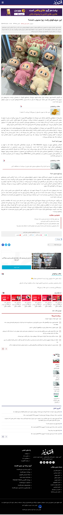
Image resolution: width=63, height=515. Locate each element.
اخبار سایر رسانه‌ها (25, 23)
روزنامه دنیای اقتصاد (25, 472)
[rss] (41, 462)
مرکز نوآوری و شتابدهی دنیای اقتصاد (21, 488)
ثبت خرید (16, 267)
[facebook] (53, 462)
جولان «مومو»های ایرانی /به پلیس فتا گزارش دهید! (47, 223)
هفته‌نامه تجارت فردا (25, 477)
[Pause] (33, 268)
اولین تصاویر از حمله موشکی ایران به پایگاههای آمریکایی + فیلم (44, 327)
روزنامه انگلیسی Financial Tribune (21, 480)
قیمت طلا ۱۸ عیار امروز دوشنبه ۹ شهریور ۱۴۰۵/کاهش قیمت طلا (45, 434)
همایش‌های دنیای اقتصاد (24, 485)
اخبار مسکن (57, 477)
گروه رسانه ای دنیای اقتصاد (23, 469)
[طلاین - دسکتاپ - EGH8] (31, 12)
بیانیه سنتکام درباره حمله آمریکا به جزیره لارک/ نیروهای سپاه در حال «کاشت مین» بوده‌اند (38, 336)
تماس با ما (26, 456)
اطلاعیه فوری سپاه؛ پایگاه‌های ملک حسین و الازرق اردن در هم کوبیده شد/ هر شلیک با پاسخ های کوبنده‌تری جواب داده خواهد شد (31, 323)
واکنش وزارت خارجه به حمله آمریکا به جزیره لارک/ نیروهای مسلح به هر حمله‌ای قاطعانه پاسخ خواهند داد (36, 412)
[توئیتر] (6, 245)
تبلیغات (27, 453)
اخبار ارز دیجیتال (56, 489)
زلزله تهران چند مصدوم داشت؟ (53, 423)
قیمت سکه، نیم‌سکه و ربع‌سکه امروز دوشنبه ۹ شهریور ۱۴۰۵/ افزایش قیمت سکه (41, 415)
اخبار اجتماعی (56, 487)
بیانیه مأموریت (25, 461)
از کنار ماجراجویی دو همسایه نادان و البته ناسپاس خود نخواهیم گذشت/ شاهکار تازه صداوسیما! (38, 226)
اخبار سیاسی (57, 473)
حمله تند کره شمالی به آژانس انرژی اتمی (50, 221)
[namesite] (57, 2)
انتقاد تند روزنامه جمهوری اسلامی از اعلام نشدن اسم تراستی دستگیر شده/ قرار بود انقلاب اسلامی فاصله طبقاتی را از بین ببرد (31, 341)
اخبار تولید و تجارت (55, 485)
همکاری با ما (25, 458)
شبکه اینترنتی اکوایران (24, 475)
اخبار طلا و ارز (57, 470)
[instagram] (47, 462)
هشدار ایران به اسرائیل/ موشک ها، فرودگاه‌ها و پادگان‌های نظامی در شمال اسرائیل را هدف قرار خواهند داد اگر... (33, 345)
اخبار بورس (57, 475)
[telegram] (44, 462)
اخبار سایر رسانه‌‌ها (55, 492)
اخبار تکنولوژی (56, 482)
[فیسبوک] (3, 245)
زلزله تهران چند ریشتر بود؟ (54, 430)
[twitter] (50, 462)
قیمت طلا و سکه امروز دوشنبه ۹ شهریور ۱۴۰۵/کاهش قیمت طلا (45, 427)
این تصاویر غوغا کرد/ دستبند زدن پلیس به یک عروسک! (46, 219)
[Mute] (36, 268)
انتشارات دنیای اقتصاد (24, 482)
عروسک (58, 239)
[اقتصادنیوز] (47, 452)
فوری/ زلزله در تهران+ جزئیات (51, 319)
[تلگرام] (9, 245)
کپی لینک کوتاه (57, 244)
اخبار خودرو (57, 480)
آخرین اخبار (57, 408)
